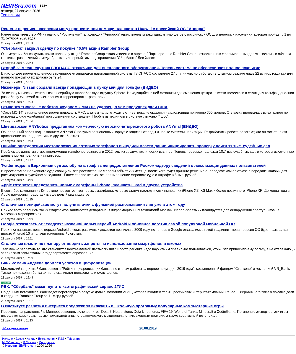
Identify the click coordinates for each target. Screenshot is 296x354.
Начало (7, 338)
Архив (31, 338)
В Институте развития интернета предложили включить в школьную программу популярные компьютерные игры (112, 306)
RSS (61, 338)
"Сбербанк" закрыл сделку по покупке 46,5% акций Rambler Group (65, 48)
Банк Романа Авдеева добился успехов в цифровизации (56, 263)
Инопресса (47, 342)
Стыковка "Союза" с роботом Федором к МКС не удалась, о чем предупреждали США (84, 107)
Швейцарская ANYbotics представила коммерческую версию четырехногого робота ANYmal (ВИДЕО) (99, 126)
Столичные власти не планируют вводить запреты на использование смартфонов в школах (91, 243)
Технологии (10, 15)
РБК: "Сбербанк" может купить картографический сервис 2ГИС (62, 286)
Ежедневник (46, 338)
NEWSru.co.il (11, 342)
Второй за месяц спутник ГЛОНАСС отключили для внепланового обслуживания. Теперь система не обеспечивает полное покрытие (130, 68)
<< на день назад (15, 328)
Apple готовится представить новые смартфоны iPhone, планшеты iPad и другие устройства (92, 185)
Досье (20, 338)
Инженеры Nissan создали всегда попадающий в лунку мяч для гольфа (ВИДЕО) (79, 87)
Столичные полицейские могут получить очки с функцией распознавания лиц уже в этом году (93, 204)
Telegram (73, 338)
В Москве (29, 342)
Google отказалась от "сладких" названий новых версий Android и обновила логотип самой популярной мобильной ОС (118, 224)
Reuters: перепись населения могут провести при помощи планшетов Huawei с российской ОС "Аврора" (103, 29)
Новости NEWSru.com (20, 345)
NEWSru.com (19, 5)
